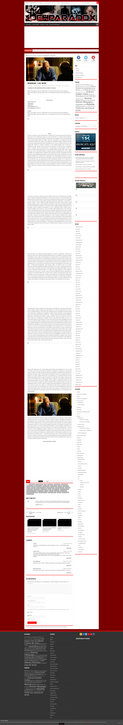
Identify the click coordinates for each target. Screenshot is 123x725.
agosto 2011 (78, 357)
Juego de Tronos (81, 500)
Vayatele (52, 715)
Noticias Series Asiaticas (85, 428)
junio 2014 (78, 282)
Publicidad (79, 440)
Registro (77, 68)
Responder (69, 548)
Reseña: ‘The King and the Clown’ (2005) (87, 166)
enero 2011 (78, 373)
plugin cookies (120, 722)
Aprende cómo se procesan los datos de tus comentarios (55, 626)
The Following (81, 530)
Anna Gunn (50, 484)
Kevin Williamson (81, 96)
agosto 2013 (78, 304)
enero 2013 (78, 320)
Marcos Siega (32, 682)
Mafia (50, 489)
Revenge (80, 513)
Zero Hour (80, 551)
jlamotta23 (31, 85)
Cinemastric (52, 661)
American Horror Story (82, 463)
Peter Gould (40, 490)
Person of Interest (81, 511)
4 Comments (66, 85)
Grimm (79, 496)
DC (81, 92)
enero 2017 (78, 237)
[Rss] (82, 3)
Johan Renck (29, 489)
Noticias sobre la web (81, 435)
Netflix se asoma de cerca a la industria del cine (42, 50)
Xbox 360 (84, 108)
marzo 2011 (78, 368)
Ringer (79, 517)
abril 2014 (78, 286)
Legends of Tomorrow (84, 482)
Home (28, 55)
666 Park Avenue (81, 459)
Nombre (29, 596)
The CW (94, 106)
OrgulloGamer (53, 692)
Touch (79, 545)
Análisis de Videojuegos (65, 2)
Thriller (59, 492)
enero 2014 (78, 293)
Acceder (77, 70)
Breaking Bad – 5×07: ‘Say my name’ (63, 512)
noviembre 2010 (79, 377)
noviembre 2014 (79, 273)
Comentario (30, 583)
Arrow (81, 480)
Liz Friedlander (90, 96)
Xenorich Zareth (37, 568)
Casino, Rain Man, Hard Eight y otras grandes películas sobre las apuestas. (33, 529)
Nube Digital (52, 690)
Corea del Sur (39, 674)
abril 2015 (78, 266)
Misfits (79, 506)
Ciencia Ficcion (40, 672)
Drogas (33, 487)
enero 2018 (78, 233)
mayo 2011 (78, 364)
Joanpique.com (53, 679)
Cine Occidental (47, 2)
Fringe (79, 493)
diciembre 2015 (79, 255)
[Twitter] (85, 3)
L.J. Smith (86, 96)
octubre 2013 (78, 300)
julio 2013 (78, 306)
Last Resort (80, 502)
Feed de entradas (79, 72)
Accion (78, 84)
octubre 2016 (78, 244)
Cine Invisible (53, 659)
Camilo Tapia (36, 551)
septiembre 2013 (79, 302)
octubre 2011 (78, 353)
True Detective (81, 549)
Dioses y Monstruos (54, 664)
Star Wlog (52, 706)
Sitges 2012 (79, 442)
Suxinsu (51, 710)
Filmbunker (52, 672)
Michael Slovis (56, 489)
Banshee (80, 468)
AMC (45, 484)
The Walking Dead (81, 543)
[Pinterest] (86, 3)
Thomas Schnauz (52, 492)
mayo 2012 (78, 337)
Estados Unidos (82, 94)
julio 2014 (78, 280)
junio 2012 (78, 335)
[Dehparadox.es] (61, 13)
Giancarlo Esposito (60, 487)
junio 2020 (78, 229)
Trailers (78, 448)
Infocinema (52, 677)
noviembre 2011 (79, 351)
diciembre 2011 (79, 348)
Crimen (60, 486)
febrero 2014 (78, 291)
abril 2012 (78, 340)
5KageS (51, 637)
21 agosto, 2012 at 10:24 (67, 561)
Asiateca (52, 646)
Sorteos (78, 446)
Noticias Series (81, 426)
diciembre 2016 (79, 240)
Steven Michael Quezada (32, 492)
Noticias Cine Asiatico (84, 419)
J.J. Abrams (37, 680)
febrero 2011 (78, 371)
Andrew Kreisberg (85, 84)
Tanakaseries (52, 712)
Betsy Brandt (57, 484)
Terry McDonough (43, 492)
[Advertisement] (61, 37)
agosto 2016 (78, 246)
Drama (28, 487)
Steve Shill (86, 106)
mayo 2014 (78, 284)
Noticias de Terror (54, 686)
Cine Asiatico (40, 2)
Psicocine (52, 701)
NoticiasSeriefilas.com (54, 688)
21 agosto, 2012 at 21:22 (67, 568)
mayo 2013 (78, 311)
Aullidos (51, 648)
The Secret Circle (81, 538)
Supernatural (80, 523)
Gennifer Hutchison (41, 487)
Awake (79, 465)
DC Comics (84, 92)
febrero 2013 (78, 317)
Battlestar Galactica (82, 470)
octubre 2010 (78, 379)
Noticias (88, 98)
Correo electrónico (31, 600)
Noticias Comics (81, 424)
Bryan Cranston (38, 486)
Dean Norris (65, 486)
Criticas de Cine (88, 90)
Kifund (51, 684)
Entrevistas (79, 409)
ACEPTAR (61, 723)
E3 (93, 92)
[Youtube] (88, 3)
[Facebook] (83, 3)
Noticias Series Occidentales (85, 430)
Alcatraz (79, 461)
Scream (79, 519)
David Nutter (78, 92)
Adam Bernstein (39, 484)
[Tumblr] (89, 3)
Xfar (51, 717)
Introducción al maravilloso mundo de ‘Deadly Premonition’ (49, 529)
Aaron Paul (31, 484)
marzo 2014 (78, 288)
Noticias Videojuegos (84, 102)
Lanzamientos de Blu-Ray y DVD (83, 411)
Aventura (78, 86)
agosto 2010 (78, 384)
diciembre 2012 (79, 322)
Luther (79, 504)
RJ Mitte (51, 490)
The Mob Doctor (81, 534)
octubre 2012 (78, 326)
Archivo (77, 117)
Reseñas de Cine (80, 106)
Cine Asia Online (53, 657)
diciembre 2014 (79, 271)
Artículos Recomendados (82, 398)
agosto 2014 (78, 277)
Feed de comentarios (80, 75)
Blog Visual (52, 650)
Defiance (80, 489)
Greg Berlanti (90, 94)
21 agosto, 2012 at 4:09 (67, 551)
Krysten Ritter (44, 489)
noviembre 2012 (79, 324)
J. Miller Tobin (81, 95)
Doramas (53, 2)
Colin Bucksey (54, 486)
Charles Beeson (87, 86)
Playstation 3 (80, 104)
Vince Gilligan (65, 492)
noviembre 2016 (79, 242)
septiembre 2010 (79, 382)
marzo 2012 (78, 342)
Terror (90, 106)
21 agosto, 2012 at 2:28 (67, 543)
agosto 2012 (78, 331)
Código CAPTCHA (31, 618)
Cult (79, 476)
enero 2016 (78, 253)
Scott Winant (63, 490)
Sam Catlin (57, 490)
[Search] (98, 3)
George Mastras (50, 487)
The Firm (80, 528)
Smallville (80, 521)
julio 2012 (78, 333)
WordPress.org (79, 77)
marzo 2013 (78, 315)
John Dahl (34, 681)
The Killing (80, 532)
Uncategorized (80, 455)
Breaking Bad (40, 55)
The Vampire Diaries (82, 541)
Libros (58, 2)
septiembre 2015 (79, 260)
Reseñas (46, 490)
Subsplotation (53, 708)
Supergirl (82, 484)
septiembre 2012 (79, 328)
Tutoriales (79, 451)
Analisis (78, 392)
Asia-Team (52, 641)
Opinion (78, 437)
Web (28, 605)
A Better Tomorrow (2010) (85, 169)
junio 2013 (78, 308)
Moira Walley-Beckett (31, 490)
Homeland (80, 498)
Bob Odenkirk (64, 484)
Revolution (80, 515)
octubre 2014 (78, 275)
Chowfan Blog (53, 655)
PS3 (85, 104)
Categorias (78, 126)
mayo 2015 (78, 264)
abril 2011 (78, 366)
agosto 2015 (78, 262)
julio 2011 (78, 359)
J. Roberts (68, 487)
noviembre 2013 (79, 297)
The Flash (82, 487)
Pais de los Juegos (54, 697)
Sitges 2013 (79, 444)
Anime (78, 396)
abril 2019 (78, 231)
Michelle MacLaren (64, 489)
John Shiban (36, 489)
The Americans (81, 526)
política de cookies (86, 722)
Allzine (51, 639)
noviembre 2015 (79, 257)
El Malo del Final (53, 666)
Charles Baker (46, 486)
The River (80, 536)
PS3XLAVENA (52, 699)
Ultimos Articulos (52, 85)
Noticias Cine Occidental (89, 100)
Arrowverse (92, 84)
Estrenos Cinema (53, 670)
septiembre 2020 (79, 226)
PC (93, 102)
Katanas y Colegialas (54, 681)
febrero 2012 (78, 344)
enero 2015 (78, 269)
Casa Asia (52, 653)
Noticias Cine (79, 100)
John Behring (91, 95)
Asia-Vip (51, 644)
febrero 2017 (78, 235)
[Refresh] (29, 615)
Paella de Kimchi (53, 695)
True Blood (80, 547)
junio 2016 (78, 249)
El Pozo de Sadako (54, 668)
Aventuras (82, 86)
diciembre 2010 (79, 375)
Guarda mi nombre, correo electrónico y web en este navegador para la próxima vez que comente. (49, 609)
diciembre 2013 (79, 295)
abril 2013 (78, 313)
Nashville (80, 508)
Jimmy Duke (78, 157)
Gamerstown (52, 675)
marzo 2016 (78, 251)
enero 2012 (78, 346)
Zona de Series (33, 55)
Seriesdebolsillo (53, 704)
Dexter (79, 491)
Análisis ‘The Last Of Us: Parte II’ (85, 164)
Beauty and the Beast (82, 472)
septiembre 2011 (79, 355)
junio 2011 (78, 362)
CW (95, 90)
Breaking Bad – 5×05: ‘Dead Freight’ (35, 512)
